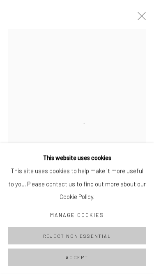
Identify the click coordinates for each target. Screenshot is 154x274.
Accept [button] (77, 257)
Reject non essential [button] (76, 236)
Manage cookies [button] (77, 215)
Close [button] (139, 18)
